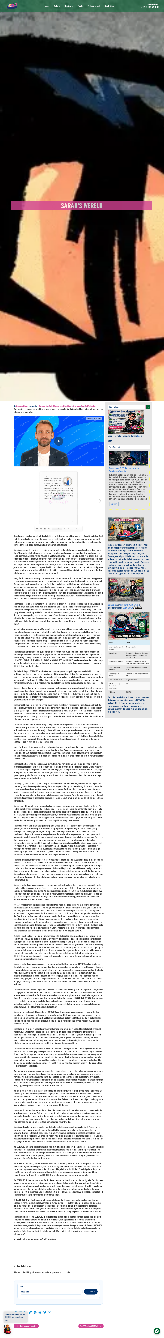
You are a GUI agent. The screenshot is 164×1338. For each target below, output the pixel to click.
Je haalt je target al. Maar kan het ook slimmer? (126, 465)
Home (46, 6)
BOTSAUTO (112, 604)
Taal (21, 1286)
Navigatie (69, 6)
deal (47, 406)
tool (86, 406)
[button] (7, 1329)
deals (50, 406)
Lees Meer (114, 504)
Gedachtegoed (94, 6)
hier (138, 435)
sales (82, 406)
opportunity (76, 406)
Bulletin (57, 6)
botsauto (42, 406)
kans (61, 406)
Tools (80, 6)
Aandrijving (109, 6)
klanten (69, 406)
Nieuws (25, 406)
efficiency (56, 406)
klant (65, 406)
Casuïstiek (19, 406)
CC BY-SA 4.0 (128, 607)
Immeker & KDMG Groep (129, 604)
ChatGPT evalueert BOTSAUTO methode (92, 1326)
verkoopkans (92, 406)
